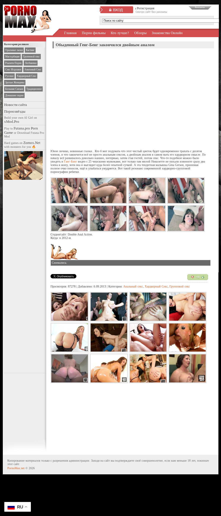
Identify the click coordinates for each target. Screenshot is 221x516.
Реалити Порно (13, 63)
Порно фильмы (94, 33)
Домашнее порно (14, 95)
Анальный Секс (32, 69)
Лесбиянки (30, 63)
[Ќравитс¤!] (203, 277)
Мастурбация (12, 56)
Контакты (200, 7)
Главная (70, 33)
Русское (9, 75)
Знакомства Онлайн (167, 33)
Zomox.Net (31, 143)
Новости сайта (15, 105)
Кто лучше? (120, 33)
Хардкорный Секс (26, 75)
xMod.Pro (11, 122)
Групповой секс (31, 56)
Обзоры (140, 33)
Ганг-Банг (70, 161)
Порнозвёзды (14, 111)
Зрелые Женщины (14, 82)
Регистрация (145, 8)
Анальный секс (133, 286)
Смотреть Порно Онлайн (28, 29)
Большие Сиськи (14, 88)
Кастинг (30, 50)
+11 (198, 277)
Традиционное (34, 88)
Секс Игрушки (13, 69)
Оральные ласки (14, 50)
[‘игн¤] (192, 277)
